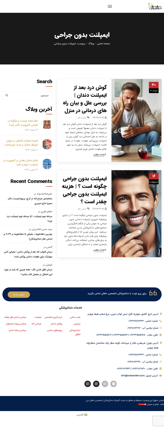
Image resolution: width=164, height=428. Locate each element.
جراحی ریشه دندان (17, 330)
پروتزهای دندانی (54, 330)
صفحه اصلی (103, 44)
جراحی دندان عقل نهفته (15, 317)
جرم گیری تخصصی (53, 317)
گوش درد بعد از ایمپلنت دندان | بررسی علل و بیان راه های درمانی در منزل (85, 99)
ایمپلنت (37, 317)
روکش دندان (56, 323)
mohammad (98, 117)
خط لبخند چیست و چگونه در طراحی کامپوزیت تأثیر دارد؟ (23, 123)
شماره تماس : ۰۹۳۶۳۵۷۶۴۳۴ (143, 321)
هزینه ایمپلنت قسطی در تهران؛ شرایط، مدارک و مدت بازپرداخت (21, 143)
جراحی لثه (36, 323)
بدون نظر (82, 117)
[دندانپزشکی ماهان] (155, 6)
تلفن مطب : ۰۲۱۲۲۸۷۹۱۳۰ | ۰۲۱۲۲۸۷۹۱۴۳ (137, 369)
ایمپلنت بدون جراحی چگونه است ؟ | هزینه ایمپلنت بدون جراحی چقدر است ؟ (84, 190)
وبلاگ (91, 44)
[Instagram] (105, 384)
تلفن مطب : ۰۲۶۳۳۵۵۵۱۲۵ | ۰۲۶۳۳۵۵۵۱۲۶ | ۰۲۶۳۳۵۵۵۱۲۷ (127, 335)
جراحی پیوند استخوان (16, 323)
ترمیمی (77, 323)
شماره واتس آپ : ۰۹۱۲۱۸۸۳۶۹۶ (142, 328)
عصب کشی (75, 317)
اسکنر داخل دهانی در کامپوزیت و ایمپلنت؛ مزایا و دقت (21, 163)
